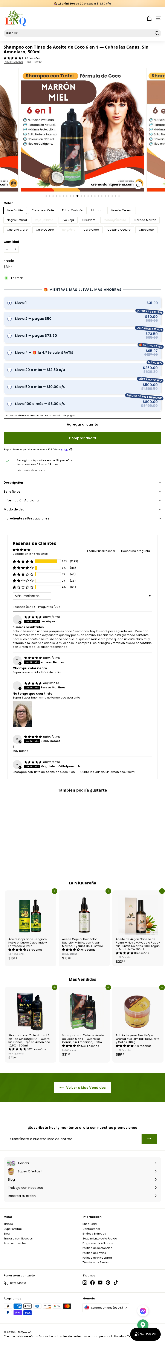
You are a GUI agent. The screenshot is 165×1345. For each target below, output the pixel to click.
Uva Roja (68, 220)
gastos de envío (19, 415)
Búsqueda (89, 1224)
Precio (9, 261)
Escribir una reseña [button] (101, 551)
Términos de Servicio (96, 1262)
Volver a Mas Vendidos (85, 1087)
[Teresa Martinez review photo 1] (22, 714)
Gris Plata (89, 220)
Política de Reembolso (97, 1248)
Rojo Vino (68, 230)
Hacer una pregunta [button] (135, 551)
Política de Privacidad (97, 1257)
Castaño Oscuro (119, 230)
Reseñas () (24, 607)
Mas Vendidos (82, 979)
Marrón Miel (15, 210)
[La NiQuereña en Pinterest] (108, 1282)
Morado (97, 210)
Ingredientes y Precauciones (26, 518)
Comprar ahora (82, 438)
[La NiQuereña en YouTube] (100, 1282)
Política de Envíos (94, 1253)
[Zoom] (138, 185)
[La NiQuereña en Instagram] (84, 1282)
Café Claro (91, 230)
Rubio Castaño (72, 210)
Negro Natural (17, 220)
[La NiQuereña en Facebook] (92, 1282)
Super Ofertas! (13, 1229)
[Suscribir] (149, 1139)
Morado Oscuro (115, 220)
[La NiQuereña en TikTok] (115, 1282)
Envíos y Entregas (94, 1233)
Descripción (13, 482)
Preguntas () (49, 607)
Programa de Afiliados (97, 1243)
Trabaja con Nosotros (18, 1238)
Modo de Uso (14, 509)
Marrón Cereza (122, 210)
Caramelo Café (43, 210)
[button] (13, 58)
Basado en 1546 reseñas (30, 554)
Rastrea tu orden (15, 1243)
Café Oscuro (45, 230)
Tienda (8, 1224)
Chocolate (146, 230)
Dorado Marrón (145, 220)
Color (8, 203)
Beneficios (12, 491)
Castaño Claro (17, 230)
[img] (33, 617)
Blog (7, 1233)
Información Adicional (22, 500)
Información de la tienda (31, 470)
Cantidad (11, 242)
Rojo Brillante (44, 220)
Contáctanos (91, 1229)
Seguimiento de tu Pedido (99, 1238)
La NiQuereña (13, 62)
